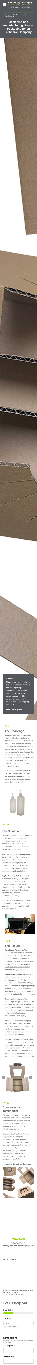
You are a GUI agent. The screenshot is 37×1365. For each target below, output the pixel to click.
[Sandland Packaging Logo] (20, 2)
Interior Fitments (25, 15)
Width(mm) (8, 1357)
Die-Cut (16, 15)
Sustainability (9, 16)
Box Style (7, 1319)
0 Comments (20, 1294)
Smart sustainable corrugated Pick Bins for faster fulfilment (18, 1291)
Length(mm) (9, 1346)
